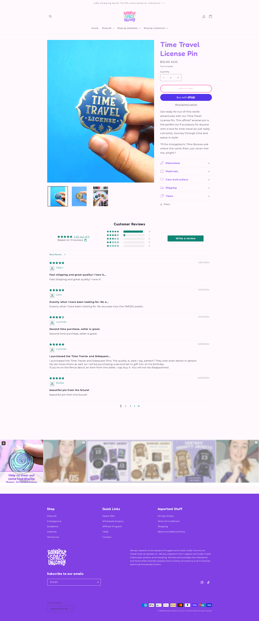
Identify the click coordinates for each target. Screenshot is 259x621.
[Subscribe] (97, 582)
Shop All (52, 516)
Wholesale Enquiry (113, 521)
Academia (52, 526)
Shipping (163, 526)
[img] (56, 263)
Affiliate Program (112, 526)
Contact (106, 537)
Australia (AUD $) (59, 609)
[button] (50, 16)
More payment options (186, 104)
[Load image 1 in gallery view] (58, 196)
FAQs (105, 531)
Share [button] (167, 204)
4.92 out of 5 (81, 236)
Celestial (52, 531)
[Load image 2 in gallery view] (79, 196)
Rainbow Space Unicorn (174, 611)
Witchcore (53, 537)
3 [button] (130, 406)
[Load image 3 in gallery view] (101, 196)
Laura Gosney (206, 611)
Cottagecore (54, 521)
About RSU (108, 516)
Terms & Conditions (169, 521)
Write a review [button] (185, 238)
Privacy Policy (166, 516)
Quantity (164, 71)
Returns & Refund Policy (171, 531)
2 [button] (125, 406)
